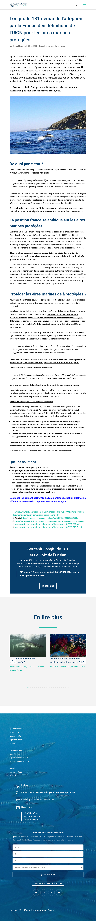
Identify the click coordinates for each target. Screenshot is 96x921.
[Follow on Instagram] (43, 892)
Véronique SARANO (58, 666)
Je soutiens (48, 585)
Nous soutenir (15, 743)
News (62, 46)
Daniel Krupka (19, 46)
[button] (13, 660)
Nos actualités (15, 736)
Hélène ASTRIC (15, 666)
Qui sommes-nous (17, 728)
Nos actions (14, 732)
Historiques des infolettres (48, 883)
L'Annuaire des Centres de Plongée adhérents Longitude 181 (48, 792)
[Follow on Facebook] (36, 892)
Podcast (24, 785)
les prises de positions (49, 46)
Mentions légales (16, 772)
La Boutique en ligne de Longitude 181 (38, 799)
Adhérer (13, 768)
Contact (13, 776)
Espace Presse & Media (19, 758)
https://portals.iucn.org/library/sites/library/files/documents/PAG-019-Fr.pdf (48, 527)
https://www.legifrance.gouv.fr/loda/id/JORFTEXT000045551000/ (49, 518)
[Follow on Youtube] (59, 892)
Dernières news (16, 754)
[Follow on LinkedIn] (51, 892)
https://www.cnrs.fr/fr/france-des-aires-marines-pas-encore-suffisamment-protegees (49, 521)
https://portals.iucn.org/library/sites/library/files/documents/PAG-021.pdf (47, 524)
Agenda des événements (19, 761)
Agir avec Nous (16, 740)
